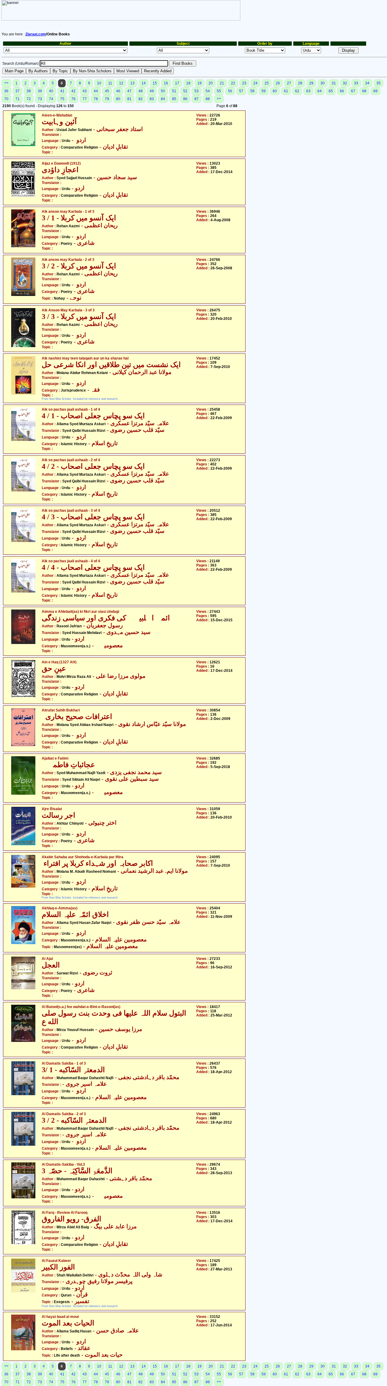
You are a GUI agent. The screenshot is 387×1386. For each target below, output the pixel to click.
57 (241, 91)
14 (143, 83)
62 (297, 91)
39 (40, 91)
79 (107, 99)
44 (96, 91)
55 (219, 91)
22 (233, 83)
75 (62, 99)
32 (345, 83)
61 (286, 91)
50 (163, 91)
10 (99, 83)
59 (264, 91)
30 (322, 83)
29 (311, 83)
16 (166, 83)
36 (6, 91)
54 (208, 91)
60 (275, 91)
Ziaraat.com (35, 34)
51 (174, 91)
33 (356, 83)
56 (230, 91)
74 (51, 99)
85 (174, 99)
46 (118, 91)
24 (255, 83)
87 (196, 99)
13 (132, 83)
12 (121, 83)
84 (163, 99)
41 (62, 91)
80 (118, 99)
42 (73, 91)
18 (188, 83)
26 (278, 83)
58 (252, 91)
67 (353, 91)
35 (378, 83)
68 (364, 91)
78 (96, 99)
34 (367, 83)
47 (129, 91)
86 (185, 99)
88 (208, 99)
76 (73, 99)
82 (140, 99)
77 (85, 99)
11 (110, 83)
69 (375, 91)
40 (51, 91)
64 (319, 91)
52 (185, 91)
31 (334, 83)
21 (222, 83)
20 (211, 83)
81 (129, 99)
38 (29, 91)
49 (152, 91)
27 (289, 83)
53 (196, 91)
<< (6, 83)
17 (177, 83)
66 (342, 91)
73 (40, 99)
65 (331, 91)
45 (107, 91)
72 (29, 99)
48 (140, 91)
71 (17, 99)
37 (17, 91)
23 (244, 83)
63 (308, 91)
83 (152, 99)
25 (267, 83)
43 (85, 91)
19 (199, 83)
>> (219, 99)
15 (155, 83)
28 (300, 83)
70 (6, 99)
